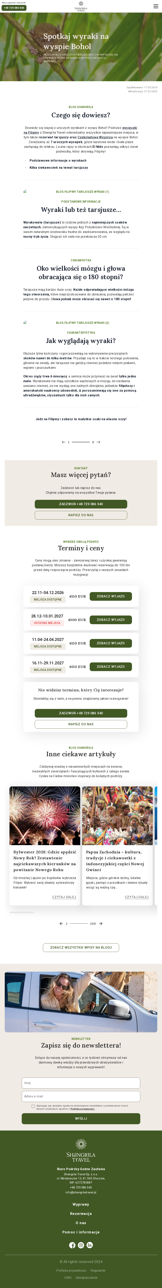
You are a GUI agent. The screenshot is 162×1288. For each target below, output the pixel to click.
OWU (68, 1278)
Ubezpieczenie (87, 1278)
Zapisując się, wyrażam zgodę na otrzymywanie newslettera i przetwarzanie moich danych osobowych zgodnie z (82, 1107)
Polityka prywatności (71, 1270)
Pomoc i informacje (81, 1232)
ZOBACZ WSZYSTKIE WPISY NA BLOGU (81, 947)
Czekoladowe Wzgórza (95, 137)
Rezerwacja (81, 1214)
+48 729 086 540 (14, 8)
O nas (81, 1223)
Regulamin (98, 1270)
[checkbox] (33, 1106)
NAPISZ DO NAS (80, 515)
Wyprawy (81, 1204)
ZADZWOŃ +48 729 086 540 (81, 504)
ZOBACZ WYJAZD (111, 596)
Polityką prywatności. (83, 1109)
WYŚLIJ (81, 1118)
